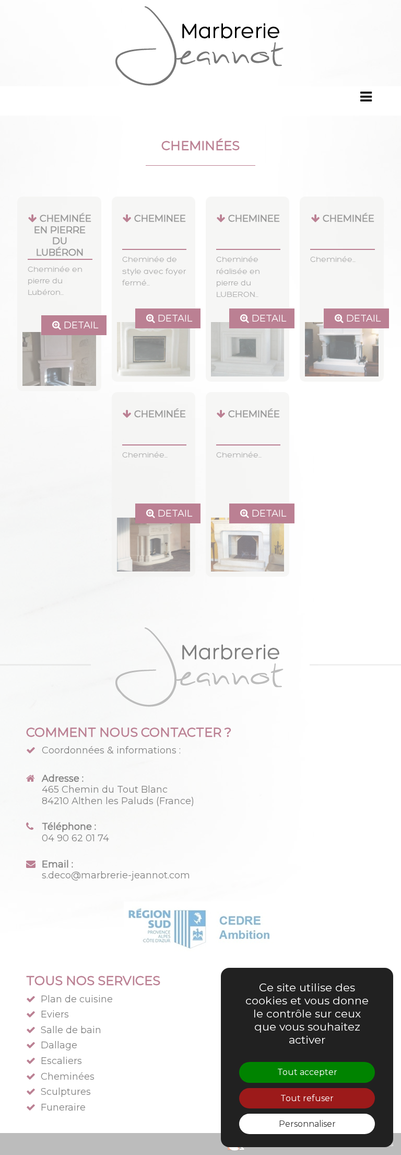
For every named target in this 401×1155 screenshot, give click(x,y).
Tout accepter (307, 1072)
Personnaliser (307, 1124)
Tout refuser (307, 1098)
